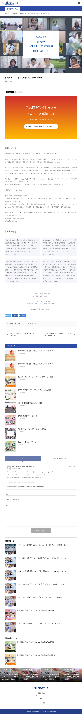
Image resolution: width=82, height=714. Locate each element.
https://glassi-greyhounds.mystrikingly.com (32, 486)
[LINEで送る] (18, 92)
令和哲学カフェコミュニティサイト (35, 304)
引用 (74, 466)
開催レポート (21, 323)
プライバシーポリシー (41, 696)
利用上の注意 (41, 693)
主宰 (41, 699)
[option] (10, 675)
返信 (70, 466)
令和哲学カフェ (12, 9)
